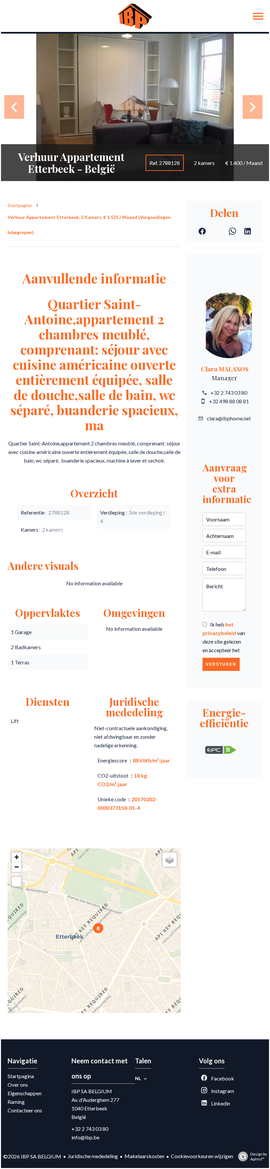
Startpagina (20, 205)
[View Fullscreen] (16, 882)
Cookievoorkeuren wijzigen (202, 1156)
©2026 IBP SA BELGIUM (32, 1156)
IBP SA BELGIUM (91, 1091)
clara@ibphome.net (229, 418)
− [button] (16, 867)
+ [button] (16, 857)
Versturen (221, 664)
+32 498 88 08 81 (229, 401)
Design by (258, 1156)
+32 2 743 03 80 (228, 392)
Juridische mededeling (93, 1156)
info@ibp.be (85, 1137)
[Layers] (169, 859)
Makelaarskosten (144, 1156)
